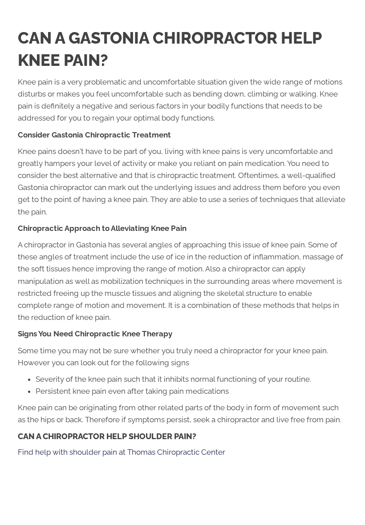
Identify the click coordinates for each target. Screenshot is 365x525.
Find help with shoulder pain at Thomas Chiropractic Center (121, 452)
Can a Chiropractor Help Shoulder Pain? (107, 436)
